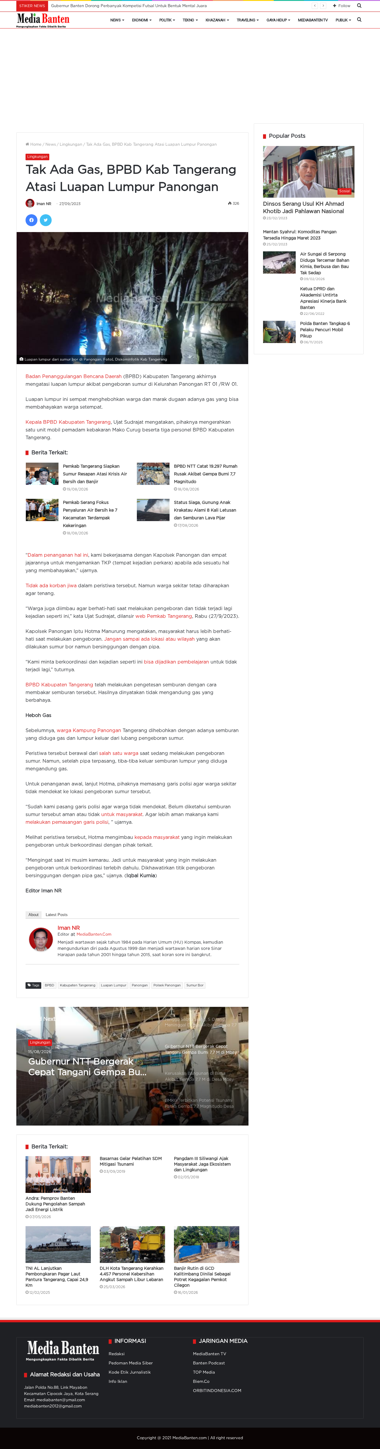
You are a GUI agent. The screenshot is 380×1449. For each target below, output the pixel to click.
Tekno (188, 20)
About (33, 914)
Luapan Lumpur (113, 985)
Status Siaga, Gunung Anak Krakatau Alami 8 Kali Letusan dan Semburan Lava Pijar (205, 510)
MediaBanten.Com (94, 934)
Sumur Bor (194, 985)
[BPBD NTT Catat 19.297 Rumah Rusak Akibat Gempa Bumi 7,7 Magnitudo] (153, 474)
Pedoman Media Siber (131, 1363)
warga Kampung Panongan (89, 731)
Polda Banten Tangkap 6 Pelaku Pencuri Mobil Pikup (325, 330)
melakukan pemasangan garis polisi (67, 822)
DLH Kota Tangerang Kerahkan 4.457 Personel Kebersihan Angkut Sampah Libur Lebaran (132, 1274)
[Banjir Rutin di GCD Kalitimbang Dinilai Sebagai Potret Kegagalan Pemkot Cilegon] (206, 1244)
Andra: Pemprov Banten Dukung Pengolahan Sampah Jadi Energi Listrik (55, 1204)
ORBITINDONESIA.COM (217, 1391)
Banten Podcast (209, 1363)
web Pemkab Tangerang (163, 616)
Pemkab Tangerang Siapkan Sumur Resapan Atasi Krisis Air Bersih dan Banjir (95, 474)
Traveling (246, 20)
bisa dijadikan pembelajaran (176, 662)
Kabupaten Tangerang (77, 985)
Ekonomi (140, 20)
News (115, 20)
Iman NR (44, 204)
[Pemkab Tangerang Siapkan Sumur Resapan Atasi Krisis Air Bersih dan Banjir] (42, 474)
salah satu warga (118, 753)
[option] (132, 1066)
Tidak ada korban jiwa (51, 586)
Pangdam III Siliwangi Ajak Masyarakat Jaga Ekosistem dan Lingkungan (202, 1164)
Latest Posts (57, 914)
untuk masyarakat (121, 814)
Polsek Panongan (167, 985)
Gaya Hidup (276, 20)
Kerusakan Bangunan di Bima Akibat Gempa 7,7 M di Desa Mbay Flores (90, 1068)
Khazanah (215, 20)
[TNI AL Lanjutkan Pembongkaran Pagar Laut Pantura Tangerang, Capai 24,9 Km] (58, 1244)
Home (35, 144)
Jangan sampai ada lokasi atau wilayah (149, 639)
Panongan (140, 985)
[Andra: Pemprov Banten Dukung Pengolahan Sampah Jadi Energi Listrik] (58, 1174)
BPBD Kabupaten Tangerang (59, 685)
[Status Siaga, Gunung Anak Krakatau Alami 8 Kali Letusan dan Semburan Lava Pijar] (153, 510)
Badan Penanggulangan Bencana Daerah (74, 376)
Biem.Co (201, 1381)
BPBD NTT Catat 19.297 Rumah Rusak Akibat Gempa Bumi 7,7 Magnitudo (206, 474)
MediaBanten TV (312, 20)
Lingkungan (71, 144)
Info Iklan (118, 1381)
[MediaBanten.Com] (43, 20)
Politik (165, 20)
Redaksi (117, 1354)
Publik (341, 20)
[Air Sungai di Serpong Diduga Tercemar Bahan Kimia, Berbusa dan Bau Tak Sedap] (279, 262)
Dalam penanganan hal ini (58, 555)
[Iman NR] (41, 950)
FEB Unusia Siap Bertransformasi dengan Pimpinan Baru (105, 6)
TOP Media (204, 1372)
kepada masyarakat (157, 837)
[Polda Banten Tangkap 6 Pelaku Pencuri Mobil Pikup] (279, 332)
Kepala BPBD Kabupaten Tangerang (68, 422)
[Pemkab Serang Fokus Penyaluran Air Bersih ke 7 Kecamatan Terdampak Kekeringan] (42, 510)
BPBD (49, 985)
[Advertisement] (190, 78)
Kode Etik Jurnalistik (130, 1372)
